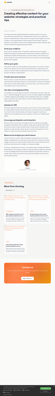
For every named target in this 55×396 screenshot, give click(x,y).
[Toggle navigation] (49, 2)
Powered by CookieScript (7, 394)
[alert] (27, 390)
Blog (9, 10)
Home (5, 10)
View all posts (9, 190)
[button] (19, 392)
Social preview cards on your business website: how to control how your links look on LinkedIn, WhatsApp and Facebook (39, 215)
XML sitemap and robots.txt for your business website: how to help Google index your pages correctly (15, 215)
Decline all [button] (45, 391)
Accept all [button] (45, 388)
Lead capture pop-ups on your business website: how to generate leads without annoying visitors (15, 245)
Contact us (29, 278)
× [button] (53, 386)
